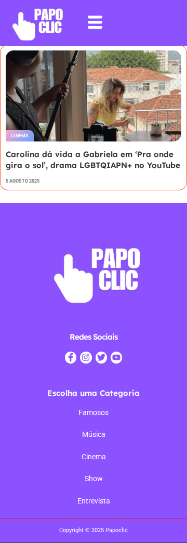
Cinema (20, 135)
